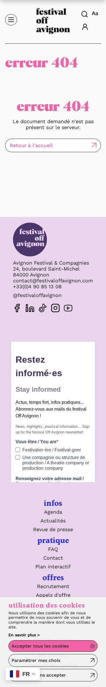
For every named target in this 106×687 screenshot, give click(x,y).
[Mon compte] (85, 27)
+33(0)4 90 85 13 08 (37, 286)
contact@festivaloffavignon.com (53, 280)
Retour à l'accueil (31, 145)
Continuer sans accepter (39, 675)
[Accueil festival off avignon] (53, 19)
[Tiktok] (42, 309)
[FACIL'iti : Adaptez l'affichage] (95, 13)
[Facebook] (17, 309)
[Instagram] (55, 309)
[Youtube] (68, 309)
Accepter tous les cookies (40, 646)
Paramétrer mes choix (36, 660)
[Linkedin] (30, 309)
